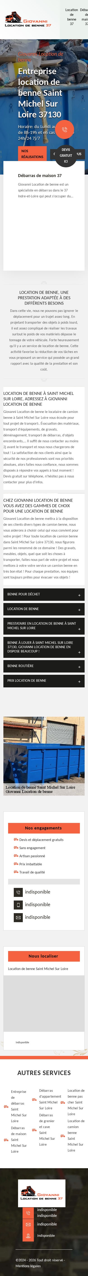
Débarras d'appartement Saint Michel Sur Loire (47, 1099)
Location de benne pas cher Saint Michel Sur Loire (76, 1102)
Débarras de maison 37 (40, 176)
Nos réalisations (32, 154)
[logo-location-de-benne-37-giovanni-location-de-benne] (28, 19)
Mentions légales (28, 1266)
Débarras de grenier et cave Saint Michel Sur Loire (47, 1130)
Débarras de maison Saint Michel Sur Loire (19, 1140)
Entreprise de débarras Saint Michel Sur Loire (19, 1106)
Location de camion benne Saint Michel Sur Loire (76, 1135)
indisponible (37, 892)
